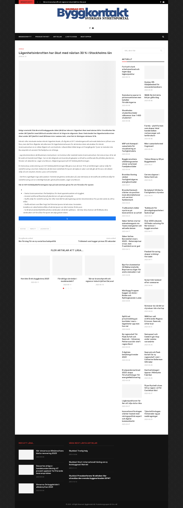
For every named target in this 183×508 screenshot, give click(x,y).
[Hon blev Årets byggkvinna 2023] (35, 265)
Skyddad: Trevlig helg (78, 451)
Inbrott (33, 229)
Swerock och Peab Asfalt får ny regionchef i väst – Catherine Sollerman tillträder (153, 357)
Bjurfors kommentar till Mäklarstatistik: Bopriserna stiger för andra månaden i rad (131, 268)
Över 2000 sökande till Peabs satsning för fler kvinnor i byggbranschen (154, 224)
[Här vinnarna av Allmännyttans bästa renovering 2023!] (26, 455)
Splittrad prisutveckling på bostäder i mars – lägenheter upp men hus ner (130, 321)
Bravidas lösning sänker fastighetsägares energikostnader (130, 178)
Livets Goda (71, 37)
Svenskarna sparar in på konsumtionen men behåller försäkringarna (131, 99)
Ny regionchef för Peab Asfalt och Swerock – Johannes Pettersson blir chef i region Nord (131, 339)
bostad (23, 229)
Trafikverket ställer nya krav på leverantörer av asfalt (132, 210)
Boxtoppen (86, 37)
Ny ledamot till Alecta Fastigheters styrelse (154, 191)
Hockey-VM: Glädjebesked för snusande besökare (153, 84)
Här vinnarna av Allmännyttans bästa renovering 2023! (50, 452)
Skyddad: (89, 477)
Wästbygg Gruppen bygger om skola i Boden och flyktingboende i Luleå (131, 294)
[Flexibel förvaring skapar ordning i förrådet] (154, 242)
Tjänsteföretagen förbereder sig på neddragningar (152, 413)
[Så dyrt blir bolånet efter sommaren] (154, 270)
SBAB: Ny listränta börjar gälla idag (152, 96)
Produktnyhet (42, 37)
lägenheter (44, 229)
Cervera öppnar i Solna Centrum (151, 176)
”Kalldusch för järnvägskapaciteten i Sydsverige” (154, 210)
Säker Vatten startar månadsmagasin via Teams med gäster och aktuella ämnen (132, 224)
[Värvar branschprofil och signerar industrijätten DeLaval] (100, 265)
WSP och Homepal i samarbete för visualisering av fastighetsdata (130, 147)
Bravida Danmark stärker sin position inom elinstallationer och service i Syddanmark (131, 195)
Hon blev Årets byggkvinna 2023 (35, 279)
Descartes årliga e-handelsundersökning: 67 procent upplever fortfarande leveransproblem (49, 469)
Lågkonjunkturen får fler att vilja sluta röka (132, 402)
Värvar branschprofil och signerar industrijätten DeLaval (64, 2)
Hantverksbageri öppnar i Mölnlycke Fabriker (152, 372)
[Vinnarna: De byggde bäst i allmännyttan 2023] (26, 488)
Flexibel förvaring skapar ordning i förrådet (152, 254)
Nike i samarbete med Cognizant (153, 145)
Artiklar (57, 37)
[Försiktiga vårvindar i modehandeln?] (67, 265)
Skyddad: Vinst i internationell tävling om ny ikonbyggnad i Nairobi (88, 463)
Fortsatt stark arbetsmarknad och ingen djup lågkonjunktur (130, 70)
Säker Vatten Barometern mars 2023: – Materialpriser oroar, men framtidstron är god (132, 241)
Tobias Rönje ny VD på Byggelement (154, 160)
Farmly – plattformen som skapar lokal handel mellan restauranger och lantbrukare (153, 131)
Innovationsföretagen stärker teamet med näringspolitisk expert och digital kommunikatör (132, 416)
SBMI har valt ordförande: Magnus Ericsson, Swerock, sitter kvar (153, 320)
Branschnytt (25, 37)
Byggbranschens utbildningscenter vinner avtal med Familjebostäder (130, 163)
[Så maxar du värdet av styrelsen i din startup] (154, 296)
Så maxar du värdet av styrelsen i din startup (154, 307)
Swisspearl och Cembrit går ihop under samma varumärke (151, 338)
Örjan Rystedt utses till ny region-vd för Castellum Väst (153, 388)
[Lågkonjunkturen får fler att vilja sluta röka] (132, 391)
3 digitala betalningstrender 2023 (130, 354)
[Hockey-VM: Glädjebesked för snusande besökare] (154, 72)
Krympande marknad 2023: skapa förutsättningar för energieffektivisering (131, 374)
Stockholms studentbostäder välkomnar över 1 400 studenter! (131, 114)
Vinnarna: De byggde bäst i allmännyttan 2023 (48, 486)
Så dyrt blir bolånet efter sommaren (152, 281)
